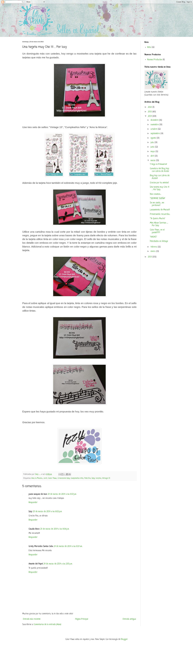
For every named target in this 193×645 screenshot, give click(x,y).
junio (153, 147)
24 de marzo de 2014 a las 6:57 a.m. (68, 546)
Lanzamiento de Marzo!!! (160, 210)
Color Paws (52, 478)
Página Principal (81, 619)
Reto (149, 47)
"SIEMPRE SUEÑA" (157, 198)
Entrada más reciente (31, 619)
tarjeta (98, 478)
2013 (150, 257)
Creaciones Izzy (64, 478)
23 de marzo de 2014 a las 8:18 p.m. (54, 529)
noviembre (155, 124)
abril (153, 156)
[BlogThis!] (62, 474)
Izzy (93, 478)
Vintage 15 (106, 478)
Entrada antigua (129, 619)
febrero (154, 247)
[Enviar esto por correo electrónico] (59, 474)
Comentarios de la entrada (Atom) (47, 624)
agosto (154, 138)
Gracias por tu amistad (159, 183)
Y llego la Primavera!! (158, 164)
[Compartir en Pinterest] (69, 474)
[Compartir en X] (64, 474)
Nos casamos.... (155, 194)
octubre (154, 129)
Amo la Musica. (37, 478)
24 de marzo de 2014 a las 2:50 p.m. (58, 564)
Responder (33, 502)
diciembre (155, 120)
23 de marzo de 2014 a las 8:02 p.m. (47, 511)
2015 (150, 112)
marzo (153, 160)
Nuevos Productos (154, 59)
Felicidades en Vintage (159, 241)
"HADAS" (153, 237)
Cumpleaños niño (77, 478)
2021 (150, 107)
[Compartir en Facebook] (67, 474)
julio (153, 142)
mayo (153, 151)
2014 (150, 116)
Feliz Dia (87, 478)
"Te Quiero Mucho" (157, 218)
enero (153, 251)
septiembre (155, 133)
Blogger (124, 639)
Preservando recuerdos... (160, 214)
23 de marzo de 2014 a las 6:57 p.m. (62, 494)
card (45, 478)
